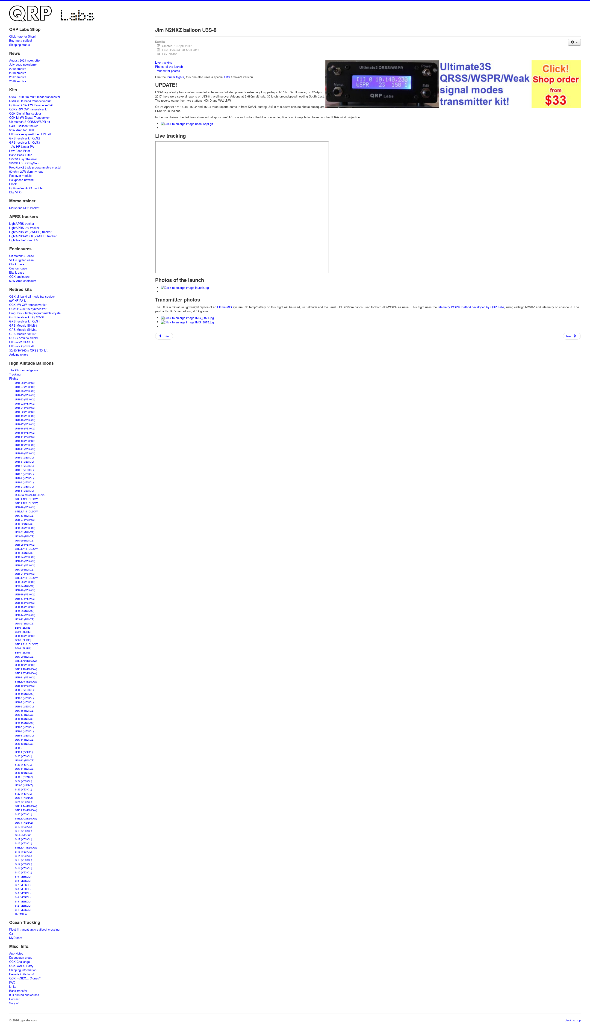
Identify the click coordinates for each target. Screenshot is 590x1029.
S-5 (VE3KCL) (23, 893)
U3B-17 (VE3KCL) (25, 598)
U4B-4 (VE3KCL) (24, 478)
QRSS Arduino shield (23, 338)
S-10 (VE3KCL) (23, 872)
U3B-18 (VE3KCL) (25, 594)
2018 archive (17, 73)
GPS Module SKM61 (23, 325)
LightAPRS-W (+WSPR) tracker (30, 232)
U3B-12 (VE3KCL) (25, 665)
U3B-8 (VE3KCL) (24, 698)
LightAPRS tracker (21, 224)
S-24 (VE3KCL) (23, 781)
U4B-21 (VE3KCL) (25, 407)
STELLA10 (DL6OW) (26, 644)
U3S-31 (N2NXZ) (24, 532)
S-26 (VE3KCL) (23, 756)
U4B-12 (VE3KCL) (25, 445)
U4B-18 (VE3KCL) (25, 420)
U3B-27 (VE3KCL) (25, 519)
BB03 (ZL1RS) (23, 640)
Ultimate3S (224, 307)
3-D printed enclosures (24, 995)
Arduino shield (18, 354)
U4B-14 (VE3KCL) (25, 436)
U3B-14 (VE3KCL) (25, 615)
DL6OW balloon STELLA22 (30, 495)
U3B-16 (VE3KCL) (25, 602)
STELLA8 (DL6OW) (26, 669)
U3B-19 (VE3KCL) (25, 590)
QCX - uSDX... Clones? (25, 978)
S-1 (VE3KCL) (23, 909)
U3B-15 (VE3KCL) (25, 607)
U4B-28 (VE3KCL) (25, 382)
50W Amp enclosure (22, 281)
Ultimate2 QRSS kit (22, 342)
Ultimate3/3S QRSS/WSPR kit (29, 122)
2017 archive (17, 77)
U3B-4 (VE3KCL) (24, 731)
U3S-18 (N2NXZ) (24, 710)
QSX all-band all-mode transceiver (32, 296)
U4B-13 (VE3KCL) (25, 441)
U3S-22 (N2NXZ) (24, 619)
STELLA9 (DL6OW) (26, 660)
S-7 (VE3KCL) (23, 885)
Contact (14, 999)
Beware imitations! (21, 974)
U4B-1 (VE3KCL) (24, 490)
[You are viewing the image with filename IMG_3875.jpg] (187, 322)
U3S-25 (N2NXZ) (24, 569)
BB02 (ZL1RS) (23, 648)
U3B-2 (18, 748)
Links (12, 987)
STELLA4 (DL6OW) (26, 806)
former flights (175, 77)
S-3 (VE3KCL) (23, 901)
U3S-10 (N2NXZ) (24, 773)
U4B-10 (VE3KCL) (25, 453)
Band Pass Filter (20, 155)
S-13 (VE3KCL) (23, 860)
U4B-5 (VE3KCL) (24, 474)
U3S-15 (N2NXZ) (24, 723)
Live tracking (163, 62)
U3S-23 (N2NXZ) (24, 611)
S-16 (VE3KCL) (23, 843)
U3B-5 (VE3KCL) (24, 727)
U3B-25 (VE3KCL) (25, 544)
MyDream (15, 938)
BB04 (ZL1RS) (23, 631)
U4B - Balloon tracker (23, 126)
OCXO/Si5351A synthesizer (27, 309)
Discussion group (20, 957)
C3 (11, 933)
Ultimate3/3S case (21, 256)
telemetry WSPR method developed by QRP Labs (471, 307)
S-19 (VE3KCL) (23, 826)
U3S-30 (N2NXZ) (24, 536)
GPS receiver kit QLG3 (24, 142)
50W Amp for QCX (21, 130)
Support (14, 1003)
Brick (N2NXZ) (23, 835)
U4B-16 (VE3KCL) (25, 428)
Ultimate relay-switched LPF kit (30, 134)
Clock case (16, 264)
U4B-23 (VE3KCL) (25, 399)
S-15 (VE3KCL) (23, 851)
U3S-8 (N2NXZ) (24, 785)
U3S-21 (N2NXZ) (24, 623)
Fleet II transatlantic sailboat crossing (34, 929)
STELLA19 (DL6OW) (26, 511)
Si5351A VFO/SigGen (23, 163)
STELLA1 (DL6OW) (26, 847)
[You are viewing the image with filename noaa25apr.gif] (187, 123)
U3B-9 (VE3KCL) (24, 690)
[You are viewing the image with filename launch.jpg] (185, 287)
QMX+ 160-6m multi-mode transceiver (34, 97)
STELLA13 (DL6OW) (26, 578)
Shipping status (19, 45)
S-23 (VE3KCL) (23, 789)
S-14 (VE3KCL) (23, 856)
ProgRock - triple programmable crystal (35, 313)
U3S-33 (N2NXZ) (24, 515)
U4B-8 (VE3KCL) (24, 461)
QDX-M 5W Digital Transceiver (29, 117)
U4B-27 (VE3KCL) (25, 387)
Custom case (18, 268)
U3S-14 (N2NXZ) (24, 739)
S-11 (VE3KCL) (23, 868)
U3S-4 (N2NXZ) (24, 822)
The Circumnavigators (23, 370)
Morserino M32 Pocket (24, 208)
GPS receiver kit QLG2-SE (27, 317)
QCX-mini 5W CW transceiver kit (31, 105)
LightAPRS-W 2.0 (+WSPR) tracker (32, 236)
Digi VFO (15, 192)
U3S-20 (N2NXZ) (24, 656)
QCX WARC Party (21, 966)
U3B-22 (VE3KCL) (25, 565)
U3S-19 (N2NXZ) (24, 694)
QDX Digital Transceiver (25, 113)
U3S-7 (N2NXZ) (24, 797)
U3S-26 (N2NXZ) (24, 553)
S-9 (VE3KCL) (23, 876)
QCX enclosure (19, 277)
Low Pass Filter (19, 151)
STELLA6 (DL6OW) (26, 681)
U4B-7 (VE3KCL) (24, 465)
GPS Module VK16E (23, 334)
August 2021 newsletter (25, 60)
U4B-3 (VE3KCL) (24, 482)
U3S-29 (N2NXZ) (24, 540)
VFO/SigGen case (21, 260)
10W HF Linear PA (21, 147)
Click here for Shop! (22, 36)
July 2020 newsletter (23, 64)
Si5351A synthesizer (23, 159)
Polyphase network (22, 180)
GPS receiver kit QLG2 (24, 138)
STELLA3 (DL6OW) (26, 810)
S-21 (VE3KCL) (23, 802)
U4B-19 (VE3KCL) (25, 416)
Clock (13, 184)
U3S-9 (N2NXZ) (24, 777)
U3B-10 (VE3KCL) (25, 685)
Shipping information (22, 970)
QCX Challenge (19, 962)
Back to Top (573, 1020)
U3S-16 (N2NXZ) (24, 719)
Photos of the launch (169, 66)
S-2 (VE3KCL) (23, 905)
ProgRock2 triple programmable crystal (35, 167)
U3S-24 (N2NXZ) (24, 586)
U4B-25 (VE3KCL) (25, 395)
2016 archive (17, 81)
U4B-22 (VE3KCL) (25, 403)
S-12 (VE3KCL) (23, 864)
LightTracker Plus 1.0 (23, 240)
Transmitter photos (167, 70)
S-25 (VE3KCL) (23, 764)
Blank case (16, 272)
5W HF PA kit (18, 301)
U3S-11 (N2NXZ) (24, 768)
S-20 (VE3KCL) (23, 814)
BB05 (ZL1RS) (23, 627)
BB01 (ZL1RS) (23, 652)
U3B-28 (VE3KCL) (25, 507)
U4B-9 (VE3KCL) (24, 457)
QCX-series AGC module (25, 188)
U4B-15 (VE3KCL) (25, 432)
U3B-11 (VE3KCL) (25, 677)
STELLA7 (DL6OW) (26, 673)
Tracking (15, 374)
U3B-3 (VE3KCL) (24, 735)
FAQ (12, 982)
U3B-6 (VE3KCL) (24, 706)
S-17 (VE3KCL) (23, 839)
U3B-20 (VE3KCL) (25, 582)
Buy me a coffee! (20, 40)
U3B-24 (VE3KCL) (25, 557)
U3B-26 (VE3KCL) (25, 528)
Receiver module (20, 176)
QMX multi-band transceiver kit (30, 101)
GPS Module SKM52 (23, 330)
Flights (13, 378)
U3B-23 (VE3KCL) (25, 561)
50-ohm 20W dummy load (26, 171)
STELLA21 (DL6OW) (26, 499)
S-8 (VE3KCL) (23, 880)
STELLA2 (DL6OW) (26, 818)
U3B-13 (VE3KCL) (25, 636)
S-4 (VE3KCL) (23, 897)
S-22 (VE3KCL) (23, 793)
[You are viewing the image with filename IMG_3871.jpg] (187, 317)
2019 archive (17, 69)
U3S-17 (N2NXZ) (24, 714)
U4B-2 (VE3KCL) (24, 486)
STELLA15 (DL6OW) (26, 548)
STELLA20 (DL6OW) (26, 503)
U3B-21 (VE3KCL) (25, 573)
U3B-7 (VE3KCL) (24, 702)
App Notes (16, 953)
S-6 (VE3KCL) (23, 889)
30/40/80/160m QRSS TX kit (28, 350)
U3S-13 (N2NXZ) (24, 743)
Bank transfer (18, 991)
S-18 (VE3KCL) (23, 831)
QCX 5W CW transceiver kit (28, 305)
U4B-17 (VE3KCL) (25, 424)
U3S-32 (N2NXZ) (24, 524)
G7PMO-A (21, 914)
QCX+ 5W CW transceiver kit (28, 109)
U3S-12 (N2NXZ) (24, 760)
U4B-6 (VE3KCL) (24, 470)
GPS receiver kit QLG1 (24, 321)
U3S (227, 77)
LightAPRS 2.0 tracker (24, 228)
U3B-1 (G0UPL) (24, 752)
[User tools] (574, 42)
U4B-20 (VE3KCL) (25, 412)
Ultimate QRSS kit (21, 346)
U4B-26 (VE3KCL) (25, 391)
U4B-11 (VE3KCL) (25, 449)
